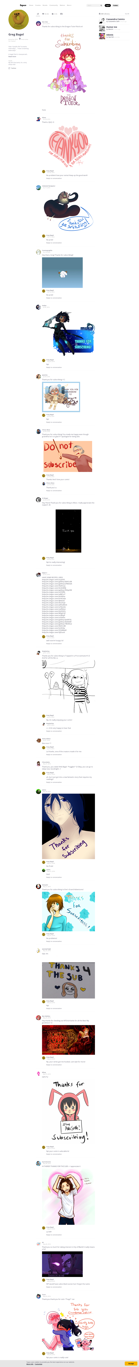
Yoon (44, 1295)
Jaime (44, 790)
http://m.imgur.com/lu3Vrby (53, 628)
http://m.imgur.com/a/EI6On (53, 617)
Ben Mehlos (46, 1016)
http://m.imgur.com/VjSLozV (53, 632)
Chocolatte (46, 762)
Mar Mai (45, 22)
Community (53, 5)
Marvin (110, 29)
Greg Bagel (50, 171)
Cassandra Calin (113, 21)
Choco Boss (46, 430)
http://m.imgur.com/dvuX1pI (53, 603)
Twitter (13, 68)
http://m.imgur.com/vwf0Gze (54, 609)
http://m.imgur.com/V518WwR (54, 630)
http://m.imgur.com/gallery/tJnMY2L (57, 620)
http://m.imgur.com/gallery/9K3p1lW (57, 590)
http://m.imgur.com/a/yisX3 (53, 579)
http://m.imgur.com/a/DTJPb (53, 592)
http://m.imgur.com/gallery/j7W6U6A (57, 584)
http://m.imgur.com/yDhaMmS (54, 605)
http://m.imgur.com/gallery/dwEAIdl (56, 622)
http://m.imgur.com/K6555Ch (54, 611)
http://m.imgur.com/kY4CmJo (54, 598)
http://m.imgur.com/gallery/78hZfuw (57, 624)
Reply (44, 110)
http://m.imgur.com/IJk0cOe (53, 601)
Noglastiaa (45, 651)
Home (31, 5)
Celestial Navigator (48, 186)
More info (29, 1364)
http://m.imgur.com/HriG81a (53, 596)
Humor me (111, 27)
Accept (131, 1363)
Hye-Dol (111, 37)
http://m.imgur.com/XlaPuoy (53, 586)
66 (43, 1242)
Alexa (44, 117)
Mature (62, 5)
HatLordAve (46, 739)
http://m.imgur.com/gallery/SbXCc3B (57, 581)
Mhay (44, 1072)
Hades (44, 305)
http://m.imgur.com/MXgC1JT (54, 613)
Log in (108, 5)
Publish (115, 5)
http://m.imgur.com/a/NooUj (54, 607)
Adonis (109, 34)
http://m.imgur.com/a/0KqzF (53, 615)
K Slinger (45, 498)
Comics (38, 5)
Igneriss (45, 375)
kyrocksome (46, 1162)
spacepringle (46, 949)
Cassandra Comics (115, 19)
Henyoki (45, 885)
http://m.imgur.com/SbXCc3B (54, 626)
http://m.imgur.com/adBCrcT (53, 594)
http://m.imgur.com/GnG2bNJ (54, 588)
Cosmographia (47, 250)
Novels (45, 5)
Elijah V (44, 573)
